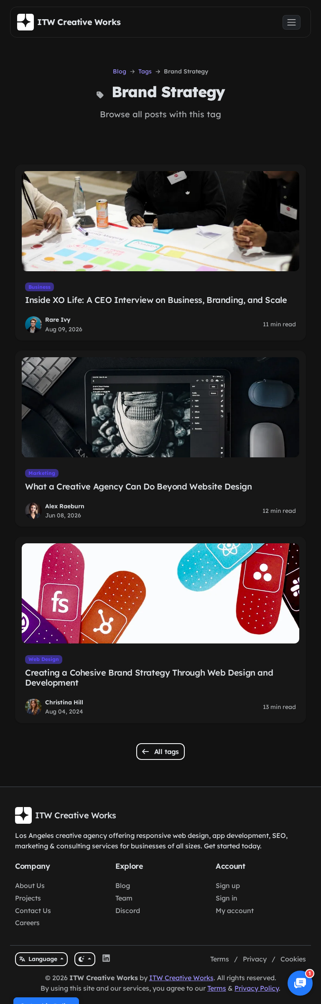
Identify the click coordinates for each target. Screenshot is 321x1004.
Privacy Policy (256, 988)
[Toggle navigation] (292, 22)
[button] (300, 983)
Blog (119, 71)
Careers (27, 922)
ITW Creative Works (181, 978)
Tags (145, 71)
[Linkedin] (106, 959)
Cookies (293, 959)
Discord (127, 910)
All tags (165, 751)
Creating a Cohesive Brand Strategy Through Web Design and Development (149, 677)
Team (123, 898)
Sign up (228, 885)
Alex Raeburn (64, 506)
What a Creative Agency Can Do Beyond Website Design (138, 486)
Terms (219, 959)
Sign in (226, 898)
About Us (30, 885)
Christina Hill (64, 702)
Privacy (255, 959)
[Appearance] (84, 959)
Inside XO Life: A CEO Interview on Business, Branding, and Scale (156, 300)
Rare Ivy (58, 319)
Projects (28, 898)
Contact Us (33, 910)
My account (235, 910)
